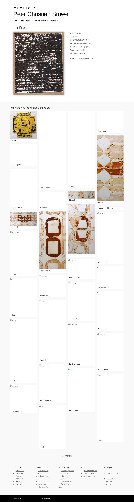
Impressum (17, 499)
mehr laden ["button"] (67, 455)
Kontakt (53, 21)
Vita (22, 21)
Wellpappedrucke (86, 58)
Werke (15, 21)
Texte (28, 21)
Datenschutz (45, 499)
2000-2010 (74, 58)
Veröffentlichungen (40, 21)
